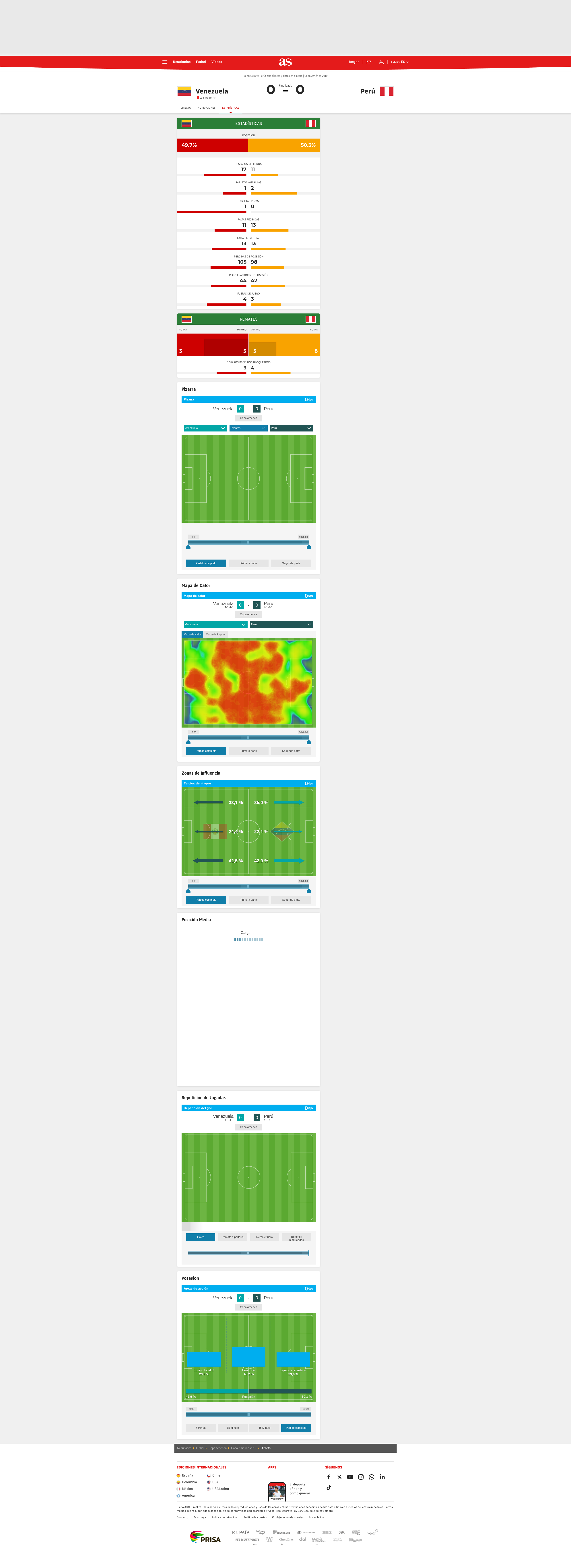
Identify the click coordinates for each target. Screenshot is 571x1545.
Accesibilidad (317, 1528)
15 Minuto (233, 1439)
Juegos (354, 62)
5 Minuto (201, 1439)
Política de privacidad (225, 1528)
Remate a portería (233, 1248)
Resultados (182, 62)
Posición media (218, 983)
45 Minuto (265, 1439)
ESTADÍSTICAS (230, 108)
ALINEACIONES (206, 108)
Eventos (235, 428)
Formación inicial (194, 983)
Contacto (182, 1528)
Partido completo (206, 563)
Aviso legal (200, 1528)
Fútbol (201, 62)
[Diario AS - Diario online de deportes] (285, 62)
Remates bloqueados (296, 1250)
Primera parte (248, 563)
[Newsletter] (369, 62)
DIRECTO (185, 108)
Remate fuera (264, 1248)
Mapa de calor (192, 634)
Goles (200, 1248)
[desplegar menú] (164, 62)
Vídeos (216, 62)
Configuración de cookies (288, 1528)
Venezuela (191, 428)
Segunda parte (291, 563)
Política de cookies (255, 1528)
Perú (274, 428)
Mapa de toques (216, 634)
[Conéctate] (381, 62)
